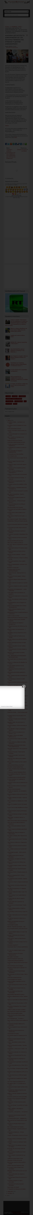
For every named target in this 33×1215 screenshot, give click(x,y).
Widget (11, 706)
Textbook (8, 706)
